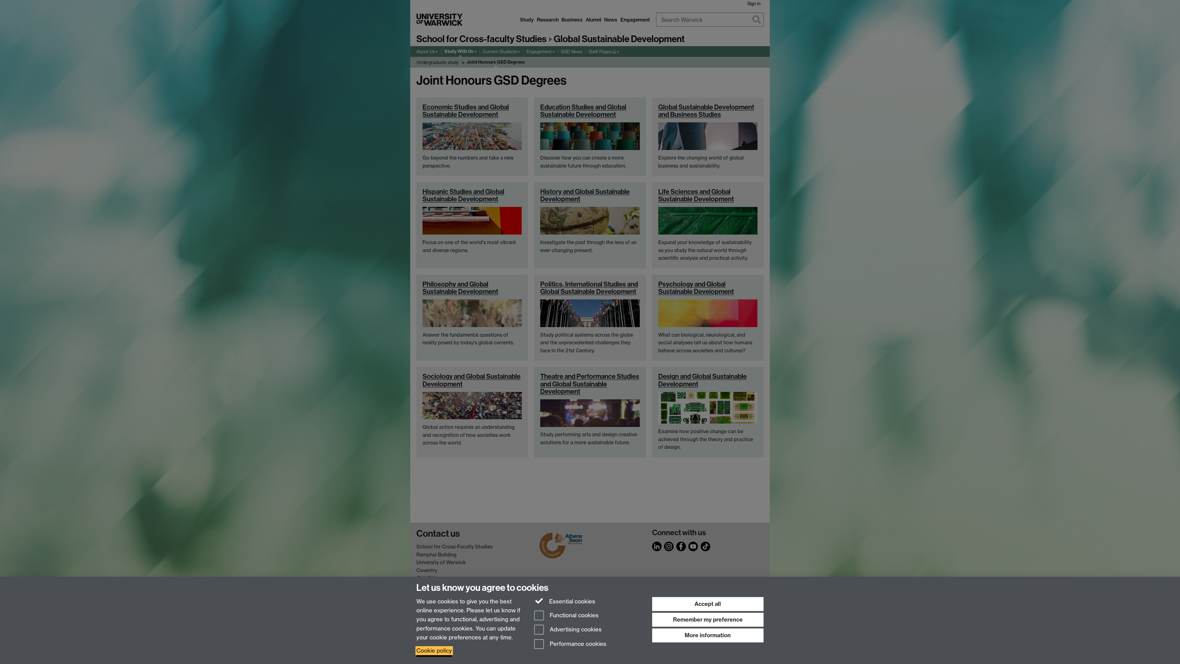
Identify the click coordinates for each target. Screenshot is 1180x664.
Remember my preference (708, 619)
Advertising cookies (575, 629)
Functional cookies (573, 615)
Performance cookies (577, 644)
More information (708, 635)
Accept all (707, 603)
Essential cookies (571, 601)
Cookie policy (434, 650)
